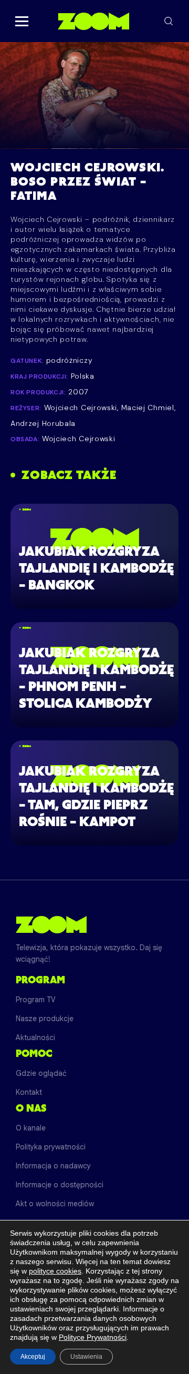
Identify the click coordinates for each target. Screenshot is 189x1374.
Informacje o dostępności (59, 1184)
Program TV (36, 999)
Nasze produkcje (45, 1018)
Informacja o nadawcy (53, 1166)
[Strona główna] (93, 21)
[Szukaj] (168, 21)
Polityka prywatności (51, 1147)
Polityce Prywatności (93, 1337)
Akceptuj (32, 1356)
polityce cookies (55, 1271)
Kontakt (29, 1092)
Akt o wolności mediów (55, 1203)
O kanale (31, 1128)
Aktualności (35, 1037)
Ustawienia (86, 1356)
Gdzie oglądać (41, 1073)
